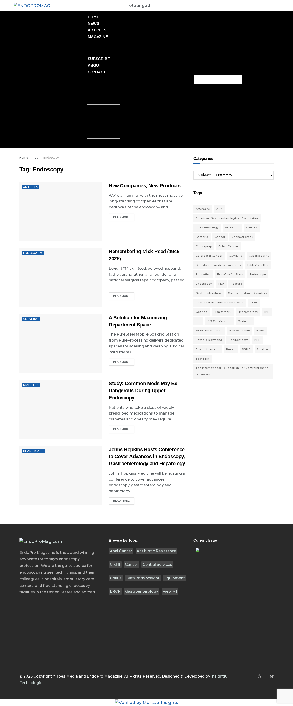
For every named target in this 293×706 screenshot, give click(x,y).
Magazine (98, 37)
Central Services (157, 564)
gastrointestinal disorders (247, 293)
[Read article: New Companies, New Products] (60, 211)
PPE (257, 340)
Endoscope (258, 274)
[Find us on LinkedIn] (265, 676)
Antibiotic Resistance (156, 551)
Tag (36, 157)
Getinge (202, 312)
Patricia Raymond (209, 340)
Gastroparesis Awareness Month (220, 302)
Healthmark (222, 312)
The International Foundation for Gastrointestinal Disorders (232, 371)
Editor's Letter (258, 265)
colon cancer (228, 246)
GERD (254, 302)
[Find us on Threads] (259, 676)
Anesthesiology (207, 227)
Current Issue (103, 45)
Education (203, 274)
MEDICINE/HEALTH (209, 330)
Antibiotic (232, 227)
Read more (123, 216)
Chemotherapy (242, 236)
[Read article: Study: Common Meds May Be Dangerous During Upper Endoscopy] (60, 409)
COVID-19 (235, 255)
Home (93, 17)
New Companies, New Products (144, 185)
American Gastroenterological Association (227, 218)
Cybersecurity (259, 255)
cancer (220, 236)
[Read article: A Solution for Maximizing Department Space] (60, 343)
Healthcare (33, 451)
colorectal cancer (209, 255)
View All (170, 591)
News (93, 23)
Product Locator (208, 349)
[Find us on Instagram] (253, 676)
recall (231, 349)
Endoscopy (51, 157)
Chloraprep (204, 246)
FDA (221, 283)
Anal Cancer (121, 551)
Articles (97, 30)
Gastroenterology (141, 591)
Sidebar (262, 349)
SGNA (246, 349)
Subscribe (99, 59)
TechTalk (202, 358)
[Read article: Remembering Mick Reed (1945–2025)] (60, 277)
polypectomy (238, 340)
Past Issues (100, 52)
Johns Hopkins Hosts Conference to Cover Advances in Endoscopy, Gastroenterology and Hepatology (147, 457)
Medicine (245, 321)
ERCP (115, 591)
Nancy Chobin (239, 330)
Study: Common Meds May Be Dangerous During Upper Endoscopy (143, 391)
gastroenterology (209, 293)
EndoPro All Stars (230, 274)
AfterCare (203, 208)
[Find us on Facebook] (248, 676)
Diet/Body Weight (143, 578)
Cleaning (31, 319)
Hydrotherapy (248, 312)
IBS (198, 321)
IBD (266, 312)
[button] (103, 79)
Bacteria (202, 236)
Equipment (174, 578)
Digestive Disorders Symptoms (218, 265)
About (94, 65)
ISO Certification (219, 321)
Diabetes (30, 385)
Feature (236, 283)
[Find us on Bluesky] (272, 676)
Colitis (116, 578)
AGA (219, 208)
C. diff (115, 564)
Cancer (131, 564)
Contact (97, 72)
